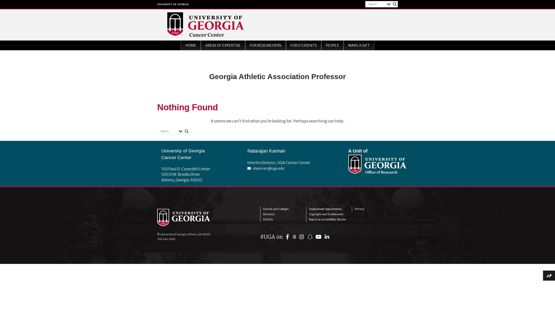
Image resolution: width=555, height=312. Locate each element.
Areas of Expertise (223, 45)
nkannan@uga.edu (267, 168)
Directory (269, 214)
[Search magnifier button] (395, 4)
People (332, 45)
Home (190, 45)
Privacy (359, 209)
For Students (304, 45)
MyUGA (268, 219)
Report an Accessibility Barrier (327, 219)
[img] (288, 237)
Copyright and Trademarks (326, 214)
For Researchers (265, 45)
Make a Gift (359, 45)
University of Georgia (173, 4)
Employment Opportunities (325, 209)
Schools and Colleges (276, 209)
